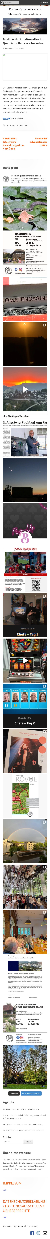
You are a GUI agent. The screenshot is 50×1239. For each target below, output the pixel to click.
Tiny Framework (19, 1226)
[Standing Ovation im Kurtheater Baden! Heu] (25, 751)
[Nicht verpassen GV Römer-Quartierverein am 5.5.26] (25, 1022)
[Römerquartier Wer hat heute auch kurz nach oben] (25, 344)
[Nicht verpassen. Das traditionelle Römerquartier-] (25, 254)
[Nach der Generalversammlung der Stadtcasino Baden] (25, 661)
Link (4, 1190)
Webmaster (7, 49)
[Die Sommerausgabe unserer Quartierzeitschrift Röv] (25, 796)
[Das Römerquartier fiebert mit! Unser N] (25, 706)
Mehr (7, 118)
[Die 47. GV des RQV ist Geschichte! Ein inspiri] (25, 932)
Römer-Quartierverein (25, 9)
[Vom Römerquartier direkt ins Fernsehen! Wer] (25, 435)
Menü (46, 2)
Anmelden (33, 1226)
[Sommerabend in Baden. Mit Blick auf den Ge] (25, 389)
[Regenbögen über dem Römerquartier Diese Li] (25, 841)
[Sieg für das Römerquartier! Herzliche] (25, 615)
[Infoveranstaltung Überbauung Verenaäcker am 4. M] (25, 977)
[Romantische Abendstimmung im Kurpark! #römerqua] (25, 1067)
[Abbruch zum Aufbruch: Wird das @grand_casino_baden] (25, 299)
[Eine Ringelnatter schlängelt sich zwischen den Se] (25, 208)
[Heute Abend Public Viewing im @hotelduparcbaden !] (25, 570)
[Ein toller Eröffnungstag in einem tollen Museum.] (25, 887)
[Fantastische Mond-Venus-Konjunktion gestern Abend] (25, 480)
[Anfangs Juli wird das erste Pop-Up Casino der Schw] (25, 525)
